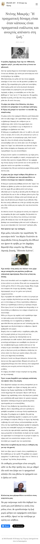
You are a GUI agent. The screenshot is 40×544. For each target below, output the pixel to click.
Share (7, 526)
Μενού (36, 4)
